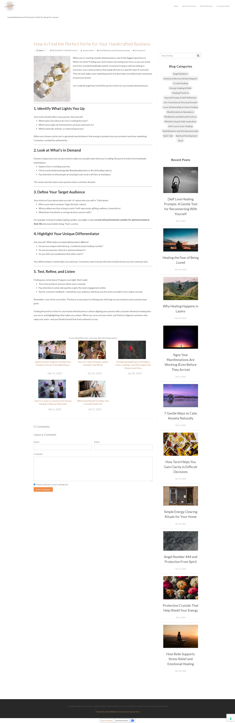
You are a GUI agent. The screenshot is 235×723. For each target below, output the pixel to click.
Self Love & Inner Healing (180, 126)
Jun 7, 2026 (180, 221)
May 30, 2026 (180, 269)
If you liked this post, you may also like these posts (93, 338)
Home (176, 6)
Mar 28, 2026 (180, 671)
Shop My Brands (206, 6)
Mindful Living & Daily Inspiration (180, 121)
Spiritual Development (186, 135)
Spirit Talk (168, 135)
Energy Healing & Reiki (180, 88)
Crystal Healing (180, 83)
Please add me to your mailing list (52, 484)
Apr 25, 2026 (180, 479)
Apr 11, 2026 (180, 569)
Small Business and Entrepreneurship (114, 50)
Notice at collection (107, 720)
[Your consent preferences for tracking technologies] (230, 718)
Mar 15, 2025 (55, 373)
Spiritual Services (189, 6)
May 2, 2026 (180, 425)
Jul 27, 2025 (95, 409)
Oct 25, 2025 (95, 373)
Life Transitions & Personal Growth (180, 102)
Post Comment (43, 490)
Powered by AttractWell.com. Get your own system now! (117, 712)
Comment (38, 454)
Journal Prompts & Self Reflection (180, 97)
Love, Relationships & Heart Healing (180, 107)
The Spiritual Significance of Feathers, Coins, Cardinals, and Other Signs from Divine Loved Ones (133, 365)
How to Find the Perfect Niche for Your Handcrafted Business (92, 43)
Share (41, 50)
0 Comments (140, 50)
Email (97, 442)
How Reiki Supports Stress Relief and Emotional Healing (180, 659)
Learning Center (223, 6)
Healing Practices (180, 92)
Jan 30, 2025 (135, 373)
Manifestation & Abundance (180, 112)
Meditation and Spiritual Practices (180, 116)
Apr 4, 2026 (180, 617)
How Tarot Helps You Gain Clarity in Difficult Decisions (180, 467)
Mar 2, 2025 (54, 409)
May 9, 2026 (180, 376)
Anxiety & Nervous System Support (180, 78)
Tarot (180, 140)
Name (36, 442)
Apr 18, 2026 (180, 524)
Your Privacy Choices (121, 720)
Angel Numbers (180, 73)
